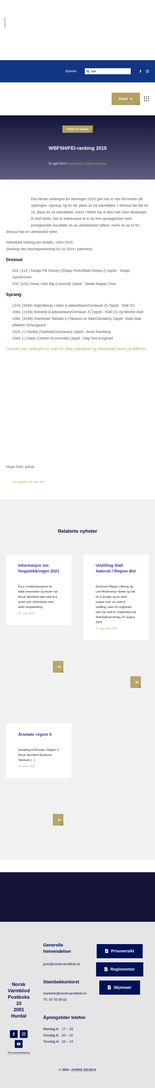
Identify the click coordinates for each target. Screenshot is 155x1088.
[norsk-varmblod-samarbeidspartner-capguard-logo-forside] (96, 882)
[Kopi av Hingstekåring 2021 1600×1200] (38, 631)
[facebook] (140, 71)
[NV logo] (12, 92)
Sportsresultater (96, 163)
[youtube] (19, 1044)
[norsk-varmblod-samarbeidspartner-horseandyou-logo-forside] (133, 882)
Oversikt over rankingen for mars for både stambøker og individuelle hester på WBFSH (76, 349)
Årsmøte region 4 (34, 734)
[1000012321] (116, 646)
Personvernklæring (19, 1052)
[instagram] (147, 71)
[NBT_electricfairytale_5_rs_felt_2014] (38, 784)
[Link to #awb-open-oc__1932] (146, 99)
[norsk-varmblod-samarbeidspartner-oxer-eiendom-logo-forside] (59, 882)
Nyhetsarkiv (76, 163)
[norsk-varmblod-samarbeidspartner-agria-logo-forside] (21, 883)
